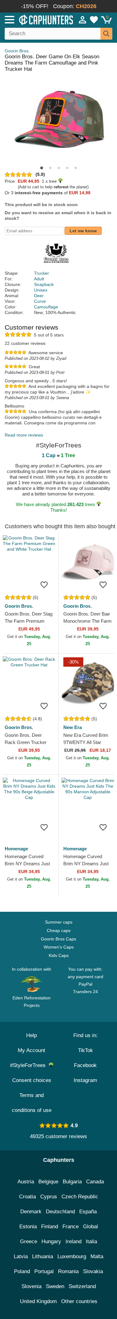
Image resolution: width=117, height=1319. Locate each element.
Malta (96, 1256)
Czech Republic (79, 1197)
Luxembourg (71, 1256)
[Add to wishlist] (44, 584)
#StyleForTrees (29, 1065)
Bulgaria (72, 1182)
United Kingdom (38, 1301)
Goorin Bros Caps (58, 938)
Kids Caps (59, 955)
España (88, 1212)
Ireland (73, 1241)
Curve (40, 301)
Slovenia (31, 1286)
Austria (25, 1182)
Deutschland (60, 1212)
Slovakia (93, 1271)
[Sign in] (82, 19)
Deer (39, 295)
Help (31, 1035)
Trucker (41, 273)
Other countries (79, 1301)
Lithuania (42, 1256)
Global (90, 1227)
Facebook (85, 1065)
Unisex (40, 289)
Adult (39, 278)
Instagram (85, 1080)
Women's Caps (59, 947)
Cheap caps (59, 930)
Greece (28, 1241)
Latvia (21, 1256)
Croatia (27, 1197)
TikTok (85, 1050)
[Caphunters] (34, 19)
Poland (22, 1271)
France (70, 1227)
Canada (95, 1182)
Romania (68, 1271)
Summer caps (58, 922)
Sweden (55, 1286)
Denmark (30, 1212)
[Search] (106, 34)
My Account (31, 1050)
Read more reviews (24, 434)
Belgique (48, 1182)
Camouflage (46, 306)
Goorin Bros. (17, 50)
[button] (41, 168)
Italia (91, 1241)
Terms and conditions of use (31, 1102)
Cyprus (48, 1197)
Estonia (28, 1227)
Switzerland (82, 1286)
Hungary (51, 1241)
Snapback (44, 284)
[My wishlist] (94, 19)
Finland (49, 1227)
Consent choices (31, 1080)
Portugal (44, 1271)
